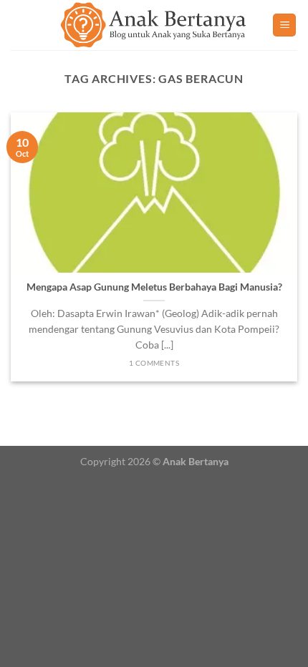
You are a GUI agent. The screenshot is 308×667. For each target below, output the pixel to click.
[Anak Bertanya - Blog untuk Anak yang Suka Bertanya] (154, 25)
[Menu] (284, 25)
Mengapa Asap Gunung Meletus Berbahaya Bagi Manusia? (154, 287)
